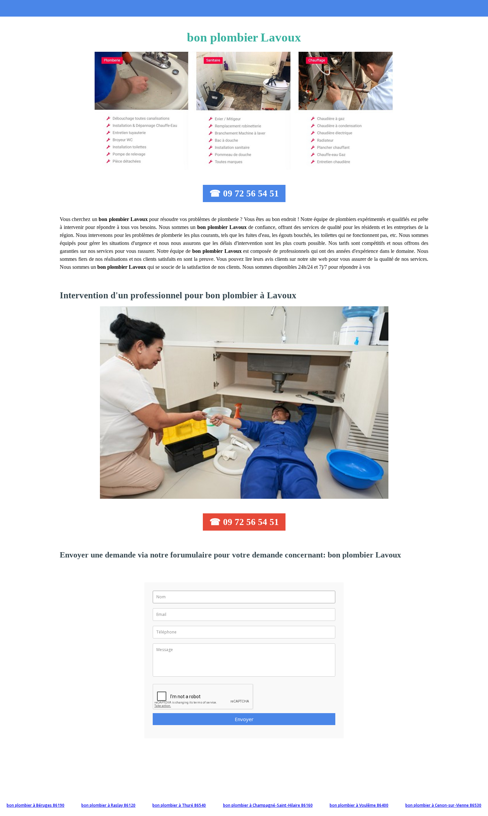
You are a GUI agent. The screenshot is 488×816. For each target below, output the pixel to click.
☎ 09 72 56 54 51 (244, 193)
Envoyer (244, 719)
